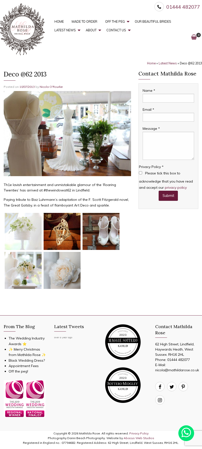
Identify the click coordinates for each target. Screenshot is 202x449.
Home (59, 21)
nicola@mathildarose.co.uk (177, 370)
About (91, 30)
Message (151, 128)
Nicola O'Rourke (51, 87)
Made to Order (84, 21)
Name (149, 90)
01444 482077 (178, 359)
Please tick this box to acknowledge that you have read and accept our (166, 180)
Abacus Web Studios (139, 438)
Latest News (65, 30)
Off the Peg (115, 21)
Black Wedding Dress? (27, 360)
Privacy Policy (151, 167)
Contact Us (116, 30)
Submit (168, 195)
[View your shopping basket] (194, 37)
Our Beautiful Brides (153, 21)
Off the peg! (18, 371)
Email (148, 109)
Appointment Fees (24, 366)
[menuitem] (59, 21)
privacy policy (176, 187)
